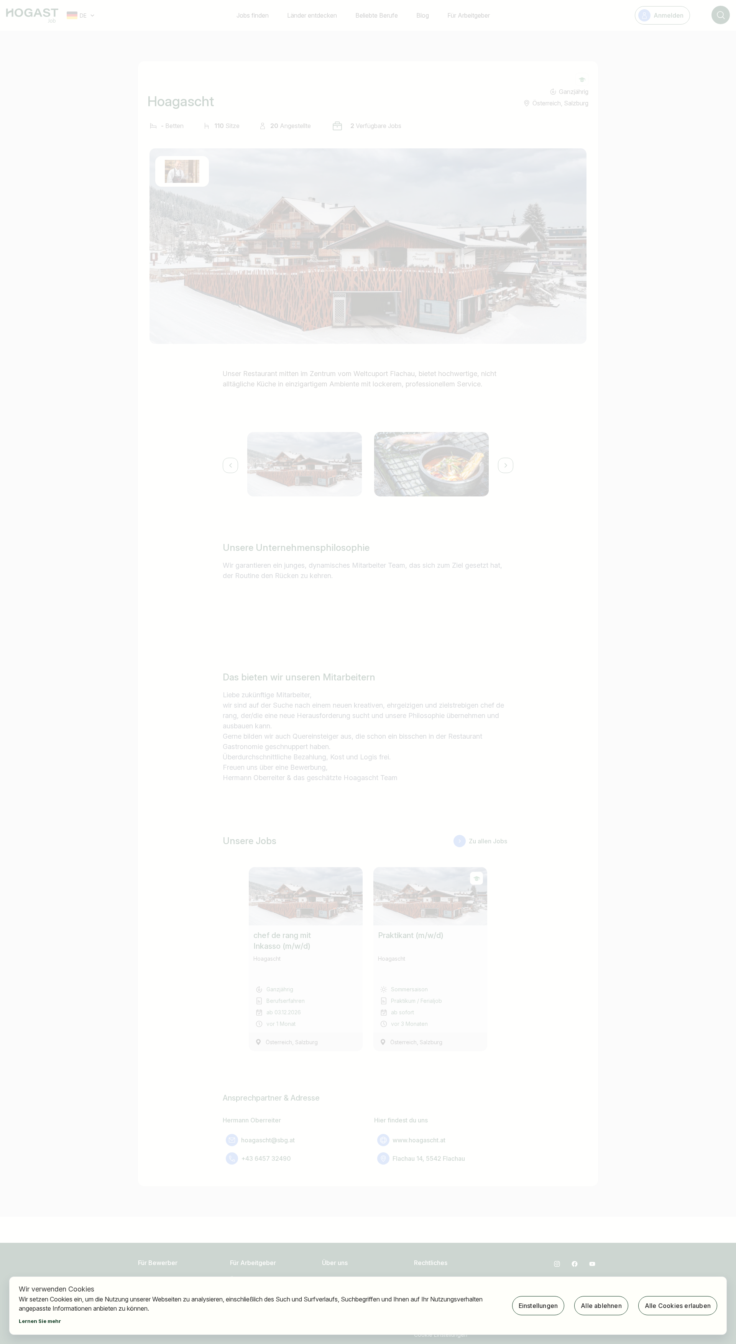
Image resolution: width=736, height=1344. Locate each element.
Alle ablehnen (601, 1305)
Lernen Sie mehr (40, 1321)
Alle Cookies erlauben (678, 1305)
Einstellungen (538, 1305)
